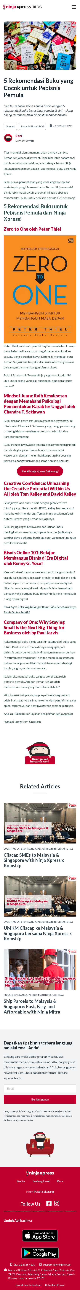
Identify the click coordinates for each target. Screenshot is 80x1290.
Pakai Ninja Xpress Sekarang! (40, 471)
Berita (21, 1181)
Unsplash (35, 721)
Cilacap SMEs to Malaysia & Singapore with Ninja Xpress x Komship (34, 860)
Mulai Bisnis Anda (24, 848)
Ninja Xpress (64, 713)
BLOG (37, 7)
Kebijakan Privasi (55, 1284)
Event (8, 848)
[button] (74, 7)
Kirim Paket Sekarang (40, 1191)
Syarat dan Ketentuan (28, 1284)
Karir (60, 1181)
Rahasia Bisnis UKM (32, 126)
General (10, 126)
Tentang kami (40, 1181)
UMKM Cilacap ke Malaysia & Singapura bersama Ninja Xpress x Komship (38, 933)
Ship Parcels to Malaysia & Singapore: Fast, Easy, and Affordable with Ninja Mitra (32, 1006)
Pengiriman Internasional (55, 848)
